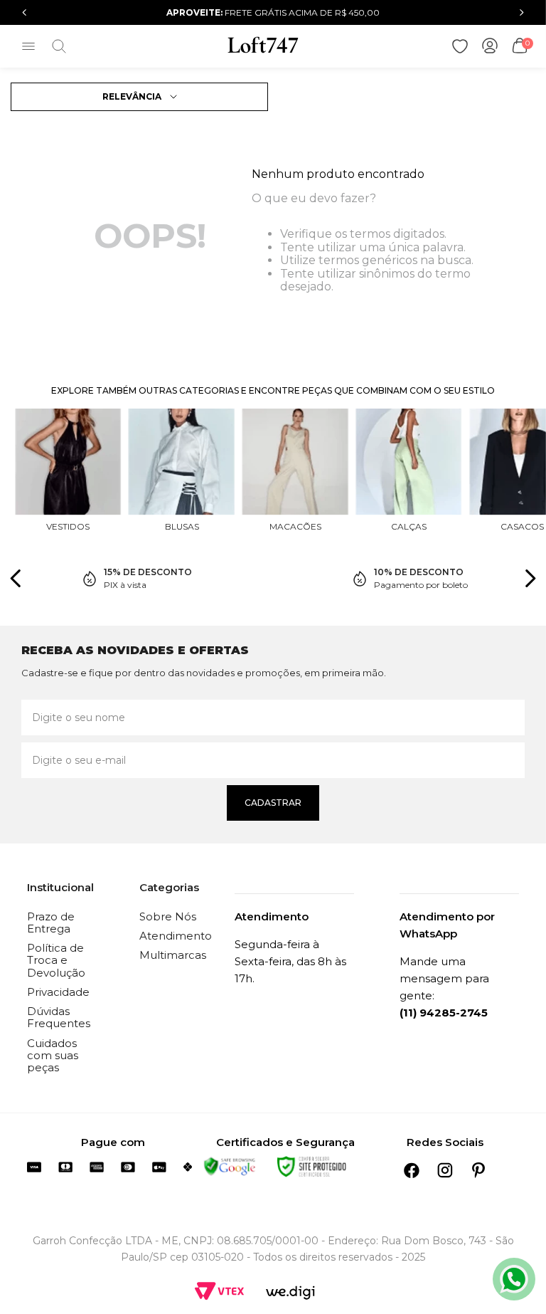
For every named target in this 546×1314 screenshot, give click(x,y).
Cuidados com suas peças (52, 1055)
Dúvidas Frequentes (58, 1017)
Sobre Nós (167, 916)
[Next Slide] (521, 12)
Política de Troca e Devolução (56, 960)
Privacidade (58, 992)
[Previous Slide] (24, 12)
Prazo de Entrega (51, 922)
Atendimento (175, 935)
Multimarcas (172, 955)
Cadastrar (273, 802)
